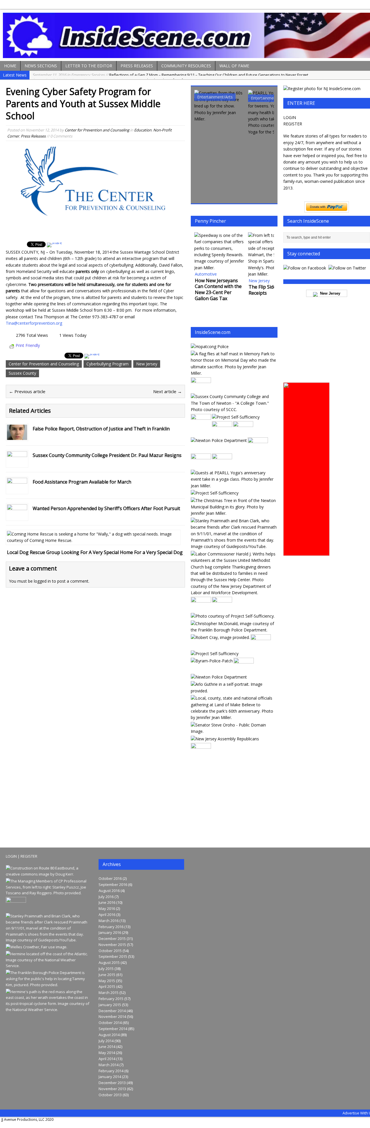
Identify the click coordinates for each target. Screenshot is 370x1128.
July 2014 (106, 1040)
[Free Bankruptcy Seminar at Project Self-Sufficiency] (214, 653)
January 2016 (110, 932)
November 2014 (112, 1016)
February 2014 (111, 1070)
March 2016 (109, 920)
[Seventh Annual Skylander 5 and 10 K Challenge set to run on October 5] (201, 465)
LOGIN (289, 117)
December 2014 (112, 1010)
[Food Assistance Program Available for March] (17, 490)
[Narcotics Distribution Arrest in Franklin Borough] (234, 630)
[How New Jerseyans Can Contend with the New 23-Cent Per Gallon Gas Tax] (219, 251)
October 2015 (110, 950)
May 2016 (107, 908)
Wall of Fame (234, 65)
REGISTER (292, 124)
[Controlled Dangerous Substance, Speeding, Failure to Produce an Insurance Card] (212, 661)
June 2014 (107, 1046)
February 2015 (111, 998)
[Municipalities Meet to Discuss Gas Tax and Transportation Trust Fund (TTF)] (234, 731)
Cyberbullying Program (107, 364)
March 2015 (109, 992)
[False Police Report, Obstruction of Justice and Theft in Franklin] (17, 436)
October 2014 (110, 1022)
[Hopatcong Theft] (210, 346)
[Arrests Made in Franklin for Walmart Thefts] (201, 755)
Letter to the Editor (88, 65)
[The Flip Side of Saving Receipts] (273, 255)
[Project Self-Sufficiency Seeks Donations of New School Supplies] (214, 493)
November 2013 (112, 1088)
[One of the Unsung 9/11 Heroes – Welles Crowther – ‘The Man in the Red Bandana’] (36, 946)
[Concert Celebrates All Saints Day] (258, 449)
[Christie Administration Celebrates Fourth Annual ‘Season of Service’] (234, 592)
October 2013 (110, 1094)
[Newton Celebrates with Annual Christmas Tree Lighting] (234, 513)
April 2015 (107, 986)
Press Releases (137, 65)
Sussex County (22, 373)
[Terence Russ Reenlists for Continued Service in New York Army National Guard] (261, 646)
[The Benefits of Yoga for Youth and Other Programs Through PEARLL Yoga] (273, 112)
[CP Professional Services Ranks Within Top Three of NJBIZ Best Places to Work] (48, 892)
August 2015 (109, 962)
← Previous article (27, 391)
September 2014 (113, 1028)
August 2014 (109, 1034)
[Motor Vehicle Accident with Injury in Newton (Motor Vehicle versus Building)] (219, 677)
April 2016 (107, 914)
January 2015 (110, 1004)
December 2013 (112, 1082)
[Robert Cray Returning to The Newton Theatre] (220, 637)
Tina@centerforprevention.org (34, 323)
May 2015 (107, 980)
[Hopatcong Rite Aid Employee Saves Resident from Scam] (201, 425)
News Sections (41, 65)
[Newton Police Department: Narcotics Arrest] (201, 389)
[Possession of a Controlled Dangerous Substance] (219, 440)
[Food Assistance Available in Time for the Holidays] (243, 433)
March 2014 (109, 1064)
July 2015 (106, 968)
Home (10, 65)
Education (142, 130)
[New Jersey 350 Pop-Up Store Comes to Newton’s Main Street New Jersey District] (244, 669)
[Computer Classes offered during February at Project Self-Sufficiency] (236, 417)
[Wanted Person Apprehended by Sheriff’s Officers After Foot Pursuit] (17, 516)
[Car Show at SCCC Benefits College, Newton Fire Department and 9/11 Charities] (219, 106)
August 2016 (109, 890)
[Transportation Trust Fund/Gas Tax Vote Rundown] (48, 874)
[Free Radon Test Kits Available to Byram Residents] (222, 609)
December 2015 (112, 938)
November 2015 (112, 944)
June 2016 (107, 902)
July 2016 (106, 896)
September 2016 (113, 884)
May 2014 (107, 1052)
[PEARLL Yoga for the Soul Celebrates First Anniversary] (234, 485)
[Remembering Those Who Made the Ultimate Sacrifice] (234, 373)
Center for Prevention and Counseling (97, 130)
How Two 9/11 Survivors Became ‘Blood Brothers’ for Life (108, 75)
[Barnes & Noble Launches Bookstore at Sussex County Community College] (222, 433)
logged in (42, 581)
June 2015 (107, 974)
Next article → (167, 391)
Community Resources (186, 65)
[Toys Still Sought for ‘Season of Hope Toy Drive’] (233, 616)
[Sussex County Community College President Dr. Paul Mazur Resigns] (17, 463)
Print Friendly (28, 345)
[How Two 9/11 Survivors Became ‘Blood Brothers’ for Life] (234, 546)
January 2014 (110, 1076)
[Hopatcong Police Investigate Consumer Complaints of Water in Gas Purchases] (222, 465)
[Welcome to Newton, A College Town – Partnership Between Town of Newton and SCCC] (234, 409)
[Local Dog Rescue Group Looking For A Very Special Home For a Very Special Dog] (93, 540)
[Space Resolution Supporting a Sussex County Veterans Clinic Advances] (201, 609)
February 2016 (111, 926)
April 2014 (107, 1058)
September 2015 (113, 956)
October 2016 (110, 878)
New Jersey (146, 364)
